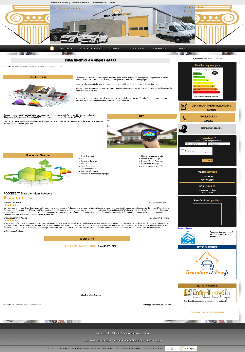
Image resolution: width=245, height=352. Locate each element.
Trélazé (145, 98)
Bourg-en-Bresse (185, 228)
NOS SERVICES (66, 48)
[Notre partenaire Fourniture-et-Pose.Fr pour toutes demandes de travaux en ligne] (207, 278)
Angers (119, 98)
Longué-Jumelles (114, 100)
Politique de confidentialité (131, 348)
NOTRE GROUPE (158, 348)
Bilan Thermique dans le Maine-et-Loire (25, 305)
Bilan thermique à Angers (52, 67)
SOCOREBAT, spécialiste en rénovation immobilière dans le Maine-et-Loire (123, 340)
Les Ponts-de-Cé (155, 98)
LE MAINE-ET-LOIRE (107, 246)
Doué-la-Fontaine (99, 100)
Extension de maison (59, 2)
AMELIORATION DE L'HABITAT (90, 48)
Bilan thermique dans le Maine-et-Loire (25, 67)
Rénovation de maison (80, 2)
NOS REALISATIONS (136, 48)
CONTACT (183, 48)
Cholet (125, 98)
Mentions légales (90, 348)
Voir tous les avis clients (13, 231)
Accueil (6, 67)
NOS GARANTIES (159, 48)
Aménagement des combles (104, 2)
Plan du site (147, 348)
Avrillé (138, 98)
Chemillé (125, 100)
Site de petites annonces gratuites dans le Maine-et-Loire (207, 301)
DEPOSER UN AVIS (87, 239)
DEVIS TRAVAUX (113, 48)
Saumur (132, 98)
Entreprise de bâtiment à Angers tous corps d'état (122, 333)
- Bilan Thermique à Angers (90, 295)
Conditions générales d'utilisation (109, 348)
